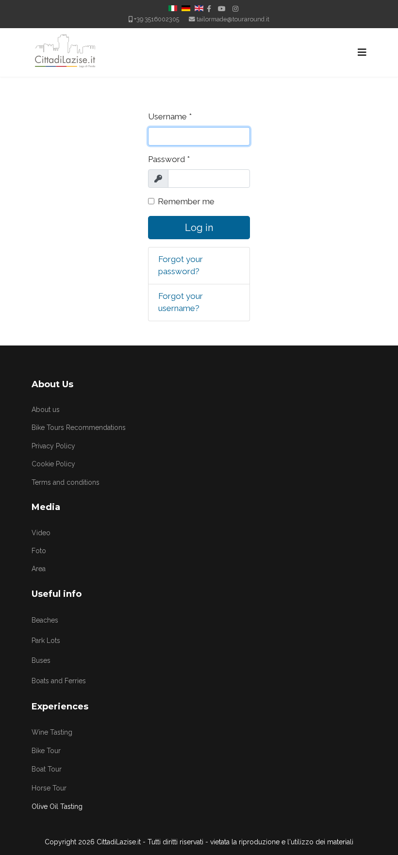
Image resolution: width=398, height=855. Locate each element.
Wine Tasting (52, 732)
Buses (41, 660)
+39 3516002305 (156, 19)
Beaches (45, 620)
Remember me (186, 201)
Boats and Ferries (59, 681)
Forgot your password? (180, 265)
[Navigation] (362, 52)
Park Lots (46, 640)
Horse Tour (49, 788)
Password (169, 159)
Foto (39, 551)
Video (41, 533)
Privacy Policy (53, 446)
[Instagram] (235, 9)
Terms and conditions (66, 482)
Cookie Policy (53, 464)
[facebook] (209, 9)
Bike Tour (46, 751)
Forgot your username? (180, 302)
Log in (199, 227)
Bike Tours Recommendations (79, 427)
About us (46, 409)
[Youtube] (222, 9)
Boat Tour (47, 769)
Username (170, 116)
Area (39, 569)
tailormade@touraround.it (233, 19)
